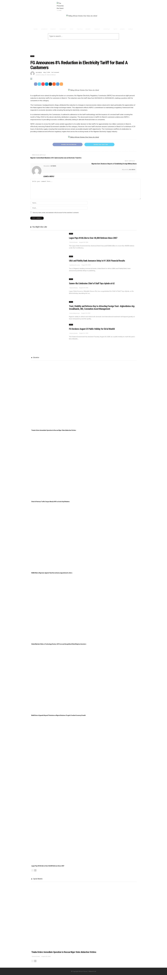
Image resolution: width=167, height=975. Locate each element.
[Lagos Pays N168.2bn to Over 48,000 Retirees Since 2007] (48, 244)
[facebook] (128, 1)
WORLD (130, 29)
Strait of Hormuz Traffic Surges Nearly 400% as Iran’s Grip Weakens (50, 501)
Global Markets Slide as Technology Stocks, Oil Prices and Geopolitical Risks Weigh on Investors (58, 644)
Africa (122, 29)
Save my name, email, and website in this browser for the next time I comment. (56, 212)
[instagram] (135, 1)
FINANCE (53, 29)
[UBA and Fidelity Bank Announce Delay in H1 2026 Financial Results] (48, 267)
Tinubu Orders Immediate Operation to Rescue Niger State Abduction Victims (53, 430)
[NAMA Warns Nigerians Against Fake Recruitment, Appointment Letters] (84, 538)
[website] (44, 169)
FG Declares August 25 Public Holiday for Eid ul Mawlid (92, 329)
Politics (80, 29)
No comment (55, 72)
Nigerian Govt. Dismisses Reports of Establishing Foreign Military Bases (114, 164)
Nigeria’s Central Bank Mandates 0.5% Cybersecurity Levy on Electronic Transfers (55, 158)
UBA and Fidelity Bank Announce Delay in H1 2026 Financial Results (97, 260)
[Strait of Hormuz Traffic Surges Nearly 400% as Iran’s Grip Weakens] (84, 466)
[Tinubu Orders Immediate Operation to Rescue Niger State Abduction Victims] (84, 395)
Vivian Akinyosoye (74, 313)
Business (44, 29)
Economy (63, 29)
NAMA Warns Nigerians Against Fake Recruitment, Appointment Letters (51, 573)
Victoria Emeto (73, 242)
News (35, 29)
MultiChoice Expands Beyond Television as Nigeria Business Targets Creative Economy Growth (58, 715)
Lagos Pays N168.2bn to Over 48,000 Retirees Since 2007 (93, 238)
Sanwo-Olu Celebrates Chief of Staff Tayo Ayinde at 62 (92, 283)
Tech (71, 29)
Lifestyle (106, 29)
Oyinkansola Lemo (74, 265)
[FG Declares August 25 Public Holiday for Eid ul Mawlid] (48, 335)
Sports (88, 29)
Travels (97, 29)
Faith (115, 29)
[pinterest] (133, 1)
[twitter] (130, 1)
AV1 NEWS (39, 72)
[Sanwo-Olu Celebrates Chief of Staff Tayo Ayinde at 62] (48, 289)
